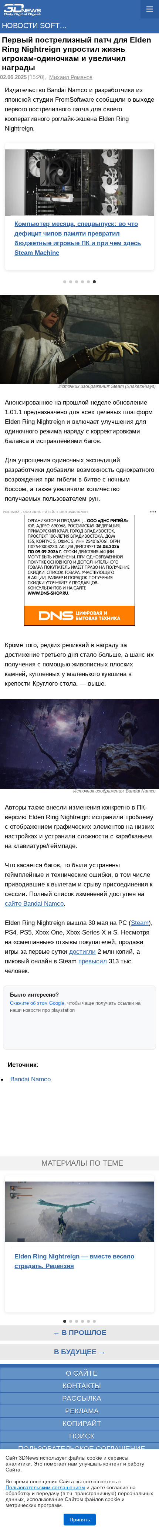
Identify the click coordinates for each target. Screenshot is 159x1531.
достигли (82, 951)
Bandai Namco (30, 1079)
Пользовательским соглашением (45, 1487)
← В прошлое (79, 1332)
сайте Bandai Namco (34, 903)
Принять (80, 1519)
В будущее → (79, 1352)
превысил (92, 961)
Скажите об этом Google (37, 1003)
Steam (140, 922)
